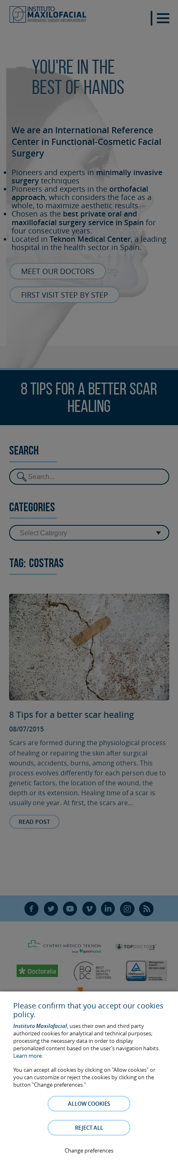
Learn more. (28, 1055)
